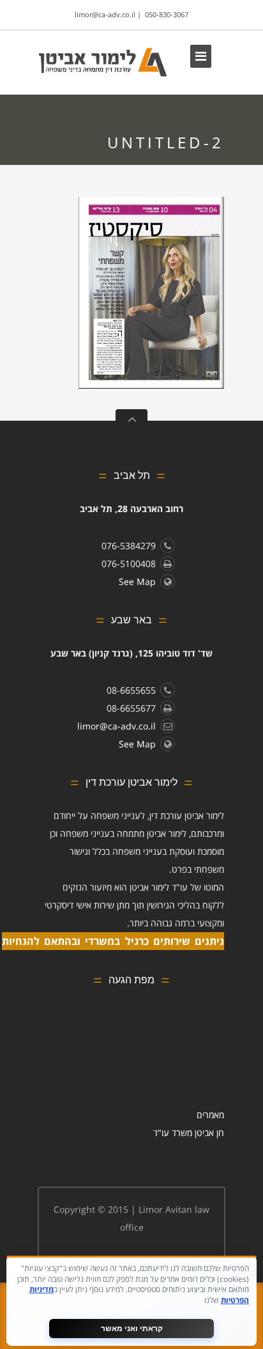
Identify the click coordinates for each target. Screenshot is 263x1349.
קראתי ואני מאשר (132, 1328)
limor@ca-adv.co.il (105, 14)
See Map (137, 581)
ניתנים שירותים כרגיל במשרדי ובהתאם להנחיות (113, 941)
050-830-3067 (166, 14)
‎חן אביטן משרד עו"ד (188, 1133)
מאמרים (210, 1115)
